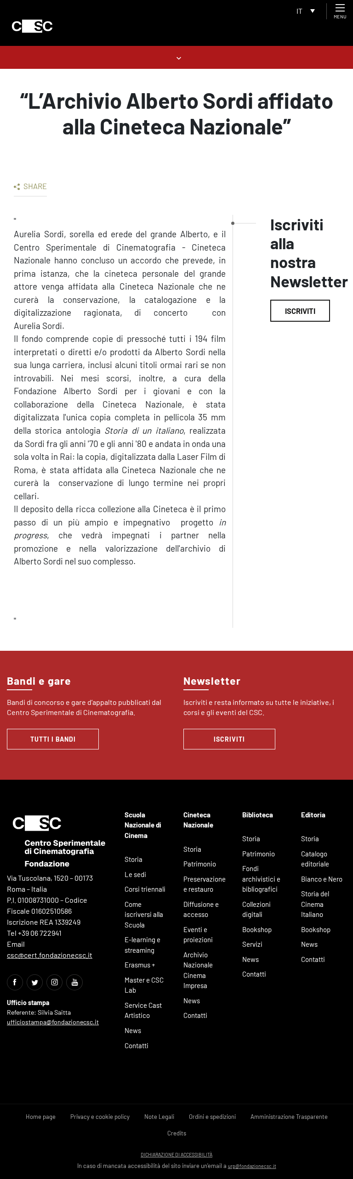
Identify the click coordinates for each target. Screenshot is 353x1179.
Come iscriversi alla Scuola (144, 914)
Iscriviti (300, 310)
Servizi (252, 944)
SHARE (34, 185)
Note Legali (159, 1116)
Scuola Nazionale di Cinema (143, 824)
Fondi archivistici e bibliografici (261, 878)
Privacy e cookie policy (100, 1116)
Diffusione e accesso (201, 909)
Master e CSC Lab (144, 985)
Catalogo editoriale (315, 858)
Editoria (313, 814)
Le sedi (135, 874)
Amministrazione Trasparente (289, 1116)
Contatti (136, 1045)
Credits (176, 1133)
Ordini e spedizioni (212, 1116)
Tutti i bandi (53, 739)
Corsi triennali (145, 889)
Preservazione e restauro (204, 884)
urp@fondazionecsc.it (252, 1166)
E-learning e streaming (142, 944)
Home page (41, 1116)
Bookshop (257, 929)
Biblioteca (257, 814)
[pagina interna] (177, 57)
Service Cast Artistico (143, 1010)
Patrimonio (199, 864)
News (133, 1030)
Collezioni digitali (256, 909)
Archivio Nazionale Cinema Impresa (198, 970)
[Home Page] (32, 26)
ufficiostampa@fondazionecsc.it (53, 1022)
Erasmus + (140, 965)
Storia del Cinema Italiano (315, 903)
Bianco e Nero (321, 879)
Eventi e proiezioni (198, 934)
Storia (133, 859)
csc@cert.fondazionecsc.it (49, 954)
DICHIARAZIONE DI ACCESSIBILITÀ (176, 1154)
